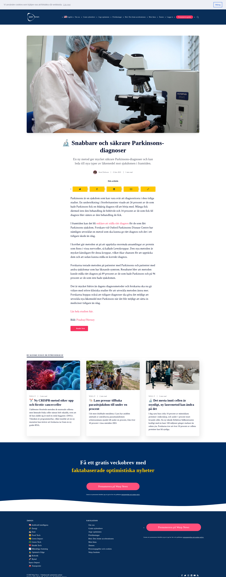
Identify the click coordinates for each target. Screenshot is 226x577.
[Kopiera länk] (148, 189)
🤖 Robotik (33, 556)
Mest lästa (152, 17)
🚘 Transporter (35, 566)
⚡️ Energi (33, 528)
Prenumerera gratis (184, 17)
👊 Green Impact (36, 539)
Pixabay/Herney (85, 319)
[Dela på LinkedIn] (114, 189)
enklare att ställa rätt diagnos (112, 223)
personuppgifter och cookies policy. (130, 494)
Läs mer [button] (67, 5)
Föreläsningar (117, 17)
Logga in (170, 17)
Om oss (77, 17)
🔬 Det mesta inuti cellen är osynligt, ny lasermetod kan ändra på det (171, 405)
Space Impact (34, 562)
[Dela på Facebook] (97, 189)
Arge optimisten (103, 17)
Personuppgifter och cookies (100, 549)
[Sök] (197, 17)
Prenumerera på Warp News (113, 486)
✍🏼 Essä (32, 532)
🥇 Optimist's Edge (37, 552)
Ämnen (161, 17)
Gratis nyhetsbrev (89, 17)
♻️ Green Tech (35, 542)
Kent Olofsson (104, 172)
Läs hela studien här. (81, 311)
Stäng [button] (218, 5)
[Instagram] (188, 575)
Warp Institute (94, 552)
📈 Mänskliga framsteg (38, 549)
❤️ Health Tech (79, 328)
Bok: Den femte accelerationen (135, 17)
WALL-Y (32, 396)
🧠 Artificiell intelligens (38, 525)
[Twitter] (185, 575)
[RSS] (197, 575)
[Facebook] (182, 575)
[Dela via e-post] (131, 189)
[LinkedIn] (191, 575)
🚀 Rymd (33, 559)
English (68, 17)
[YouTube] (194, 575)
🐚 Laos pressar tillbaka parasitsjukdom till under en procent (108, 405)
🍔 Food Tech (34, 535)
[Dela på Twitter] (80, 189)
